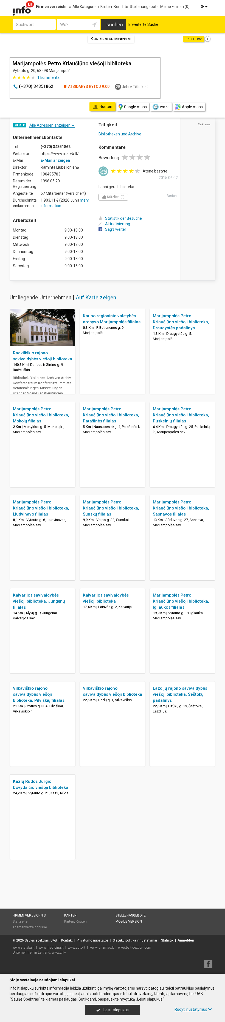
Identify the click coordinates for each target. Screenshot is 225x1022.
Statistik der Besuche (123, 218)
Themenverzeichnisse (30, 927)
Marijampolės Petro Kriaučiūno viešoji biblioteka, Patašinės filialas (111, 415)
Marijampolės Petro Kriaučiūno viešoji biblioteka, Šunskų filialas (111, 508)
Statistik (167, 940)
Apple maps (192, 107)
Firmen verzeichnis (53, 6)
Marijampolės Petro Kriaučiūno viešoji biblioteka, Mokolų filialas (41, 415)
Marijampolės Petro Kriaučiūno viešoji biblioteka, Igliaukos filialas (181, 601)
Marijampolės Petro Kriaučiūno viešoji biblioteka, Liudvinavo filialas (41, 508)
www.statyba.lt (24, 947)
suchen (114, 24)
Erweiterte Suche (143, 24)
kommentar (49, 77)
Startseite (20, 921)
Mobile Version (129, 921)
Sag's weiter (115, 229)
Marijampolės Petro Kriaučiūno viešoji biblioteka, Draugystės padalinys (181, 321)
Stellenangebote (144, 6)
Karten (106, 6)
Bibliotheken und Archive (120, 134)
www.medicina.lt (51, 947)
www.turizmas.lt (101, 947)
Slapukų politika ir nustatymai (135, 940)
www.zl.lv (59, 952)
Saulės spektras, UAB (41, 940)
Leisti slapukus (116, 1010)
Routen (81, 921)
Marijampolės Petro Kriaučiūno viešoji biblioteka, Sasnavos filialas (181, 508)
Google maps (135, 107)
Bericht (172, 196)
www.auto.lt (76, 947)
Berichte (121, 6)
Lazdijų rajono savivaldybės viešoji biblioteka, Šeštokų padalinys (180, 694)
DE (202, 6)
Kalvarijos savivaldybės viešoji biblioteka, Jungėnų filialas (39, 601)
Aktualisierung (117, 224)
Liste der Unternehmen (112, 39)
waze (165, 107)
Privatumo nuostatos (93, 940)
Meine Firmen (175, 6)
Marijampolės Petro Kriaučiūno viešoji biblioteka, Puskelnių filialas (181, 415)
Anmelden (186, 940)
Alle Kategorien (85, 6)
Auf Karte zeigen (96, 297)
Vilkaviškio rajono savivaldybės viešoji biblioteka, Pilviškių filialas (38, 694)
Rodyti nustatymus (191, 1009)
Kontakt (67, 940)
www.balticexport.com (134, 947)
